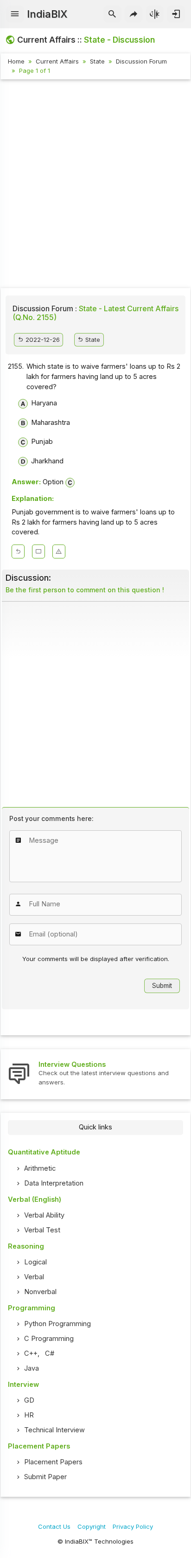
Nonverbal (40, 1292)
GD (29, 1400)
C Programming (49, 1338)
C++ (31, 1353)
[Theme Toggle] (155, 14)
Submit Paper (45, 1477)
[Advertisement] (95, 185)
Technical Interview (54, 1430)
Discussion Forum (141, 61)
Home (16, 61)
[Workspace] (38, 551)
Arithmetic (40, 1168)
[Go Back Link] (18, 551)
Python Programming (57, 1324)
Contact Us (54, 1526)
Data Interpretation (53, 1183)
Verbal (34, 1277)
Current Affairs (57, 61)
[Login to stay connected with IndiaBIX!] (176, 14)
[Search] (112, 14)
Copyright (91, 1526)
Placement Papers (53, 1462)
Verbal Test (42, 1230)
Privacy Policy (133, 1526)
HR (29, 1415)
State (97, 61)
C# (49, 1353)
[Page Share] (134, 14)
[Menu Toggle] (15, 14)
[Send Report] (58, 551)
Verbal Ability (44, 1215)
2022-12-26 (42, 339)
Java (31, 1368)
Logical (35, 1262)
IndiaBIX (47, 14)
